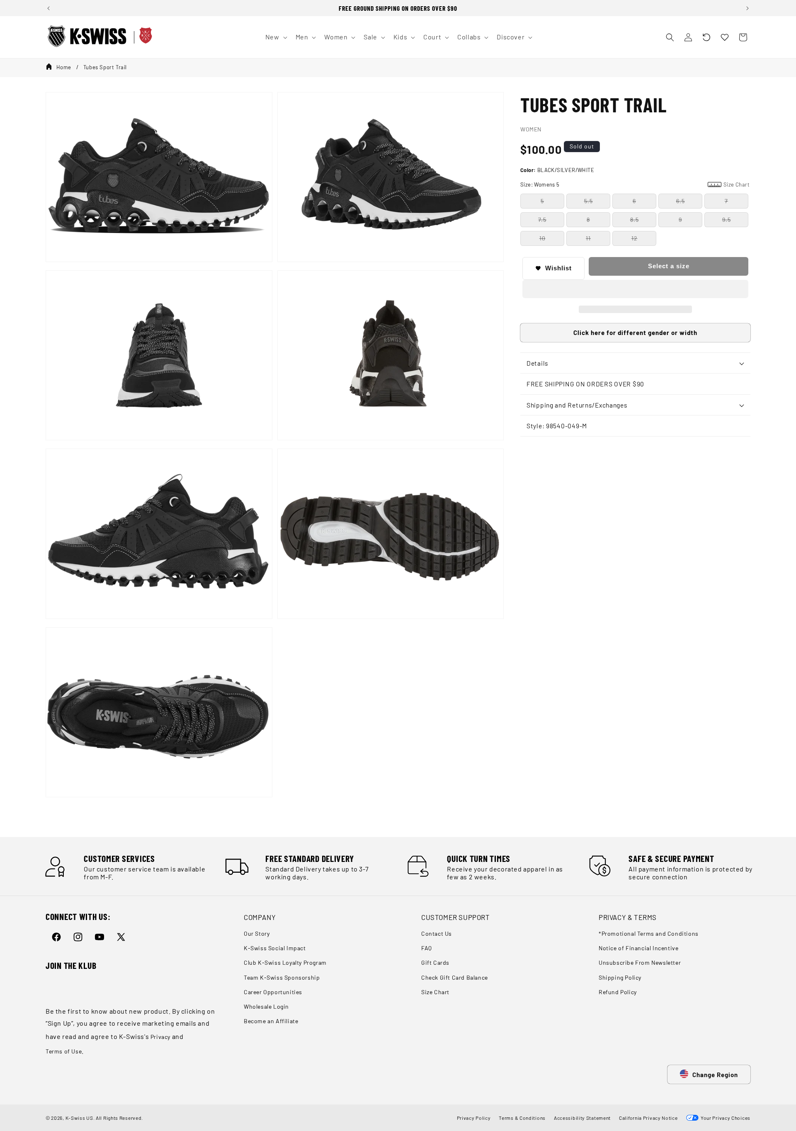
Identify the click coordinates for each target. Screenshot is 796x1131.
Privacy (160, 1036)
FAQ (426, 947)
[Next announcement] (747, 8)
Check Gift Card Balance (454, 977)
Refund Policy (618, 991)
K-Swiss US (79, 1118)
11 (588, 238)
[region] (398, 8)
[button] (706, 37)
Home (63, 67)
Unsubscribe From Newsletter (640, 962)
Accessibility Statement (582, 1118)
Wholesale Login (266, 1006)
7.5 (542, 219)
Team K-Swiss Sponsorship (282, 977)
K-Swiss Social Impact (275, 947)
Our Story (256, 933)
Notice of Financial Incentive (638, 947)
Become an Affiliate (271, 1020)
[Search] (670, 37)
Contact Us (436, 933)
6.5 (680, 200)
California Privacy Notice (648, 1118)
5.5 (588, 200)
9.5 (726, 219)
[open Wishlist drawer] (725, 37)
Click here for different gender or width (635, 332)
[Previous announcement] (48, 8)
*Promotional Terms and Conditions (649, 933)
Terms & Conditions (522, 1118)
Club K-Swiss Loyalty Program (285, 962)
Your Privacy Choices (724, 1118)
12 (634, 238)
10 (542, 238)
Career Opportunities (273, 991)
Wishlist (558, 268)
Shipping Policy (620, 977)
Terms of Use (64, 1051)
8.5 (634, 219)
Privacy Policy (474, 1118)
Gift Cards (435, 962)
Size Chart (435, 991)
